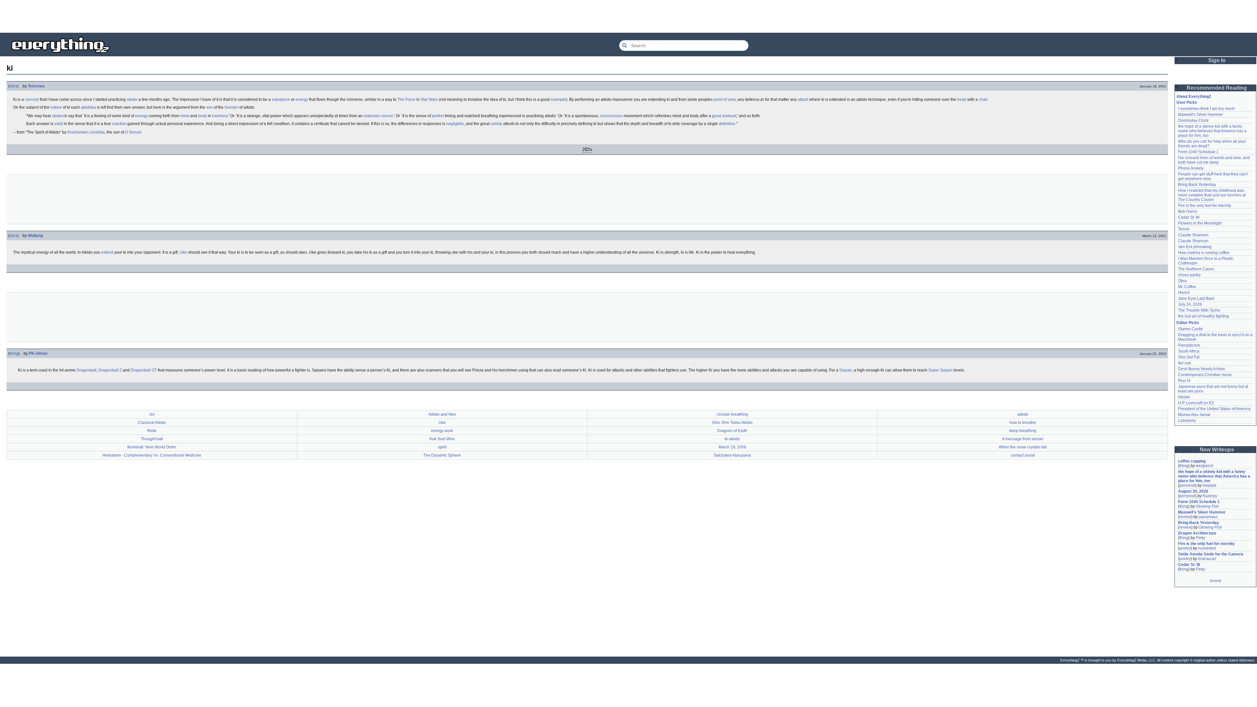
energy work (442, 430)
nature (56, 107)
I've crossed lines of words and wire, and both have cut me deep (1214, 160)
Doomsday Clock (1193, 120)
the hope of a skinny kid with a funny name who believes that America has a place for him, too (1213, 131)
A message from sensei (1022, 439)
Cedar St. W (1188, 217)
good (716, 116)
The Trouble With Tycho (1199, 310)
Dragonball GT (144, 370)
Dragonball (87, 370)
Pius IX (1184, 380)
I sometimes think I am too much (1206, 108)
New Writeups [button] (1217, 449)
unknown (372, 116)
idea (13, 86)
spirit (442, 447)
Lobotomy (1187, 420)
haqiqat (1209, 485)
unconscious (611, 116)
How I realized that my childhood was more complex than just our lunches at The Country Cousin (1212, 195)
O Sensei (133, 132)
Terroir (1184, 229)
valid (58, 123)
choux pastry (1189, 275)
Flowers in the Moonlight (1200, 223)
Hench (1184, 292)
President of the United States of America (1214, 409)
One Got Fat (1188, 357)
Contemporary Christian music (1205, 374)
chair (983, 99)
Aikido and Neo (442, 414)
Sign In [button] (1217, 60)
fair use (1184, 363)
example (558, 99)
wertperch (1204, 465)
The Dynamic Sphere (442, 455)
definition (727, 123)
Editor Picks (1187, 322)
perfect (438, 116)
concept (32, 99)
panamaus (1208, 517)
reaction (119, 123)
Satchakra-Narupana (732, 455)
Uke (183, 252)
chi (152, 414)
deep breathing (1022, 430)
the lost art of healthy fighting (1203, 316)
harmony (220, 116)
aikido (132, 99)
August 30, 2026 (1193, 491)
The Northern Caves (1196, 269)
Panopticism (1189, 345)
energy (302, 99)
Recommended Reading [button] (1217, 88)
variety (496, 123)
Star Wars (429, 99)
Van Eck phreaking (1194, 247)
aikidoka (88, 107)
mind (184, 116)
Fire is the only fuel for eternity (1204, 205)
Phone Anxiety (1191, 168)
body (202, 116)
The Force (406, 99)
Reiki (151, 430)
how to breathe (1023, 422)
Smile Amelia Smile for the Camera (1210, 554)
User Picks (1186, 102)
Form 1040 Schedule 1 (1198, 152)
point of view (725, 99)
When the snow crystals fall (1023, 447)
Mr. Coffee (1187, 286)
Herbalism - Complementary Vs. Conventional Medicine (151, 455)
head (961, 99)
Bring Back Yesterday (1197, 184)
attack (803, 99)
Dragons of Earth (732, 430)
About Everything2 (1193, 96)
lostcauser (1207, 558)
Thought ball (152, 439)
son (209, 107)
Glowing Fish (1207, 506)
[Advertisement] (628, 16)
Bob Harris (1187, 211)
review (1185, 517)
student (58, 116)
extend (107, 252)
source (387, 116)
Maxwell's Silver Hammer (1200, 114)
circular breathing (732, 414)
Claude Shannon (1193, 235)
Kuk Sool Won (442, 439)
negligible (455, 123)
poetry (1185, 548)
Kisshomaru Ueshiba (86, 132)
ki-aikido (732, 439)
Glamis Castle (1190, 329)
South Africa (1188, 351)
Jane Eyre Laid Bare (1196, 298)
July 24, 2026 (1190, 304)
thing (13, 353)
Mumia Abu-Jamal (1194, 414)
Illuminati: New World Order (151, 447)
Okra (1182, 281)
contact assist (1023, 455)
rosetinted (1207, 548)
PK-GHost (38, 353)
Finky (1200, 537)
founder (231, 107)
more (1215, 581)
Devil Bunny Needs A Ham (1201, 369)
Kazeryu (1210, 496)
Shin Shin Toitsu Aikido (732, 422)
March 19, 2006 (732, 447)
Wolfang (35, 235)
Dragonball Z (110, 370)
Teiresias (36, 86)
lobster (1184, 397)
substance (281, 99)
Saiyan (845, 370)
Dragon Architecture (1197, 533)
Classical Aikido (152, 422)
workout (729, 116)
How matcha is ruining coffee (1204, 252)
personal (1187, 485)
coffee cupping (1192, 461)
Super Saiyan (940, 370)
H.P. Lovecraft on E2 (1196, 403)
